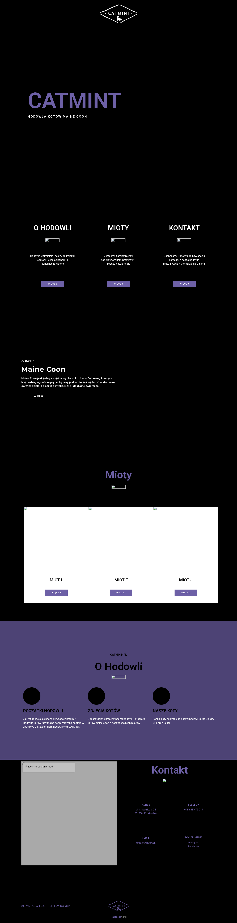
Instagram (193, 842)
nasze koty (165, 710)
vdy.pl (124, 917)
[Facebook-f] (207, 906)
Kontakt (170, 770)
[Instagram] (213, 906)
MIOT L (56, 580)
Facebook (193, 846)
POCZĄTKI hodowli (43, 710)
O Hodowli (118, 666)
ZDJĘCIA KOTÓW (104, 710)
